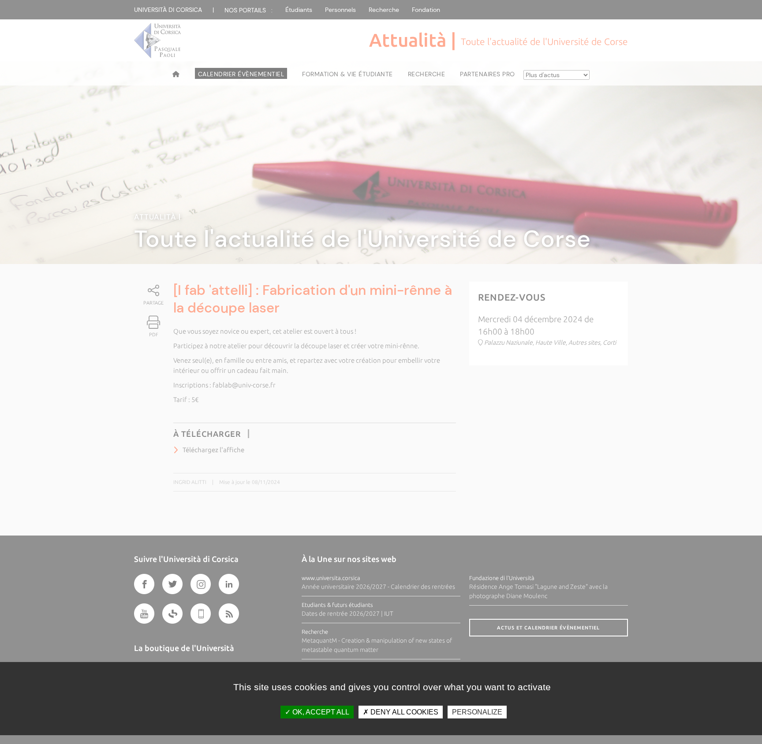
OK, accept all (320, 712)
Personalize (477, 712)
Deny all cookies (403, 712)
